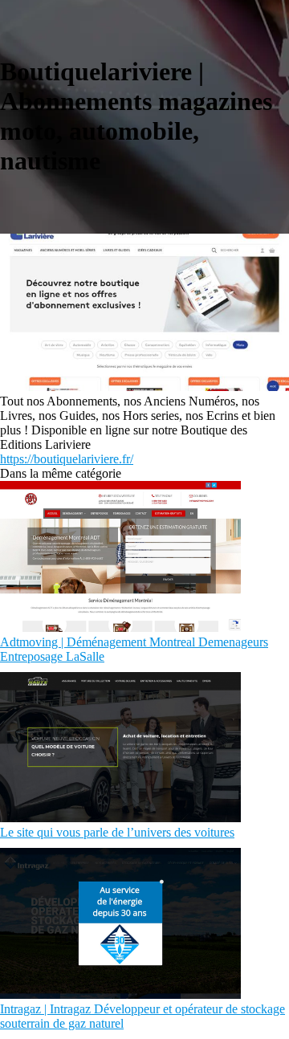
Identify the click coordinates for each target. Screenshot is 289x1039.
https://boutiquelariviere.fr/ (66, 459)
